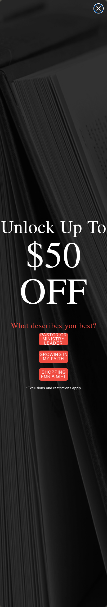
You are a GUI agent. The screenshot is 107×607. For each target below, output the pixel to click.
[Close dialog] (98, 8)
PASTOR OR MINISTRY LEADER (53, 339)
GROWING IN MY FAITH (53, 356)
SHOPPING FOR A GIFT (53, 374)
